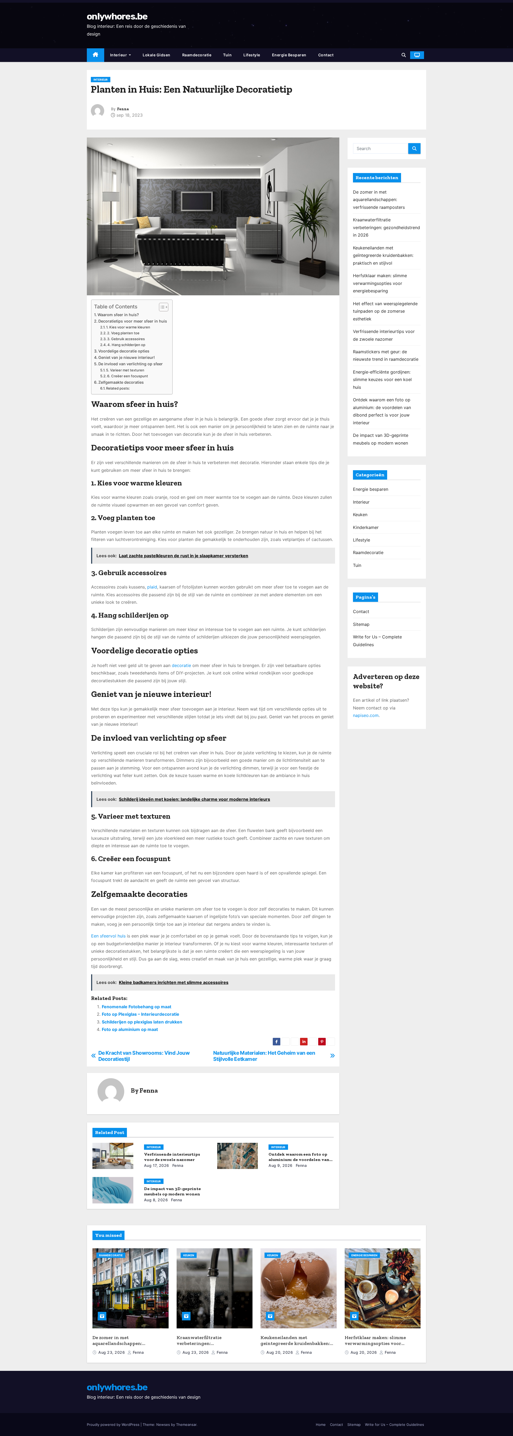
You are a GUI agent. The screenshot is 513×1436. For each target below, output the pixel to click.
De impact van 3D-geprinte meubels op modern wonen (172, 1191)
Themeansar (186, 1424)
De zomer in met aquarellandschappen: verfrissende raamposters (379, 199)
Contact (326, 55)
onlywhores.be (117, 16)
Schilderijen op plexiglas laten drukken (142, 1022)
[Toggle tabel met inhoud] (161, 307)
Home (321, 1424)
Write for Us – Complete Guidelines (394, 1424)
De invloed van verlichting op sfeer (130, 364)
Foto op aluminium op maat (130, 1029)
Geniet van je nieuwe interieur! (126, 357)
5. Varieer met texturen (125, 370)
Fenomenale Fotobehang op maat (136, 1006)
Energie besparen (289, 55)
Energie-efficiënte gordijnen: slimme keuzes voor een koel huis (382, 379)
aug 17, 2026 (156, 1165)
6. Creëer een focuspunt (127, 376)
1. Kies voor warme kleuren (128, 327)
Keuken (360, 514)
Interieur (119, 55)
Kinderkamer (366, 527)
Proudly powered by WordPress (114, 1424)
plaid (152, 587)
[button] (404, 55)
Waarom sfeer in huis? (118, 314)
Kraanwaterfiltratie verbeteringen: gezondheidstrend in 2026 (386, 227)
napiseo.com (366, 715)
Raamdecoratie (197, 55)
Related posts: (118, 388)
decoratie (181, 665)
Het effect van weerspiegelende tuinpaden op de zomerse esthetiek (385, 311)
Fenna (123, 109)
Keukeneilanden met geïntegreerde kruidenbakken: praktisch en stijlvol (383, 255)
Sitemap (361, 624)
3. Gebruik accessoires (126, 339)
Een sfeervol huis (108, 936)
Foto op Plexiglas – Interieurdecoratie (140, 1014)
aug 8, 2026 (156, 1200)
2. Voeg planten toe (123, 333)
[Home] (95, 55)
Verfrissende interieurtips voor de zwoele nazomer (172, 1157)
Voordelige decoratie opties (123, 351)
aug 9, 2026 (281, 1165)
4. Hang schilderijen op (126, 345)
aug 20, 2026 (280, 1352)
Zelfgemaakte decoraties (121, 382)
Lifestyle (251, 55)
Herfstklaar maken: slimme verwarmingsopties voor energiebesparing (380, 283)
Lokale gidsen (156, 55)
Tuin (227, 55)
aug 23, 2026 (112, 1352)
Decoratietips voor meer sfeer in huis (132, 321)
